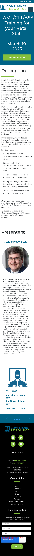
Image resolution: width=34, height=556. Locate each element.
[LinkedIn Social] (13, 444)
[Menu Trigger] (30, 9)
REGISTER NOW (17, 57)
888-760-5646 (20, 461)
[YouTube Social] (21, 444)
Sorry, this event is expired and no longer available (17, 418)
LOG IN (28, 1)
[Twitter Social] (20, 438)
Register (22, 1)
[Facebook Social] (13, 438)
